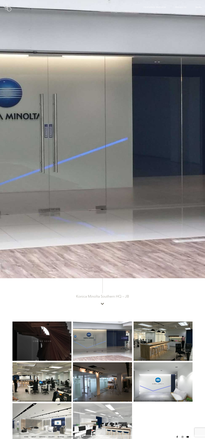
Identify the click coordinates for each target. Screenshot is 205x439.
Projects (181, 7)
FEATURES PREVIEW (155, 7)
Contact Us (87, 437)
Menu (199, 7)
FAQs (78, 437)
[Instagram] (183, 437)
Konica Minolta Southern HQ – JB (102, 296)
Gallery (51, 437)
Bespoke (61, 437)
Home (26, 437)
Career (70, 437)
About (33, 437)
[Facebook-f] (177, 437)
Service (42, 437)
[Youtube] (188, 437)
